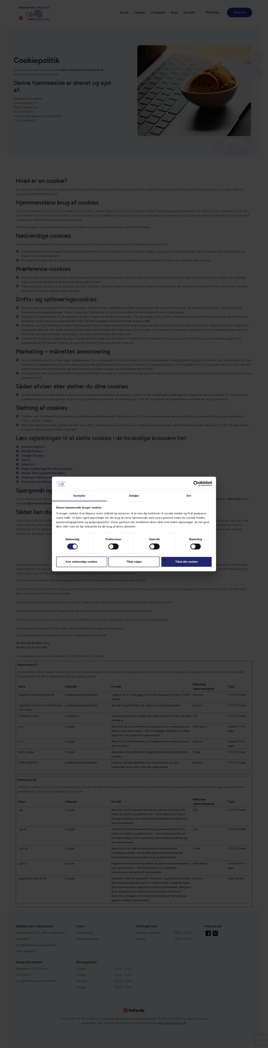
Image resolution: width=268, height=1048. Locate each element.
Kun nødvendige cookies (81, 561)
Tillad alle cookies (186, 561)
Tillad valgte (134, 561)
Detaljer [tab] (134, 495)
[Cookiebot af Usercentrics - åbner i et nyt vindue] (196, 483)
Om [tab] (188, 495)
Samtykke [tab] (79, 495)
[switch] (113, 547)
